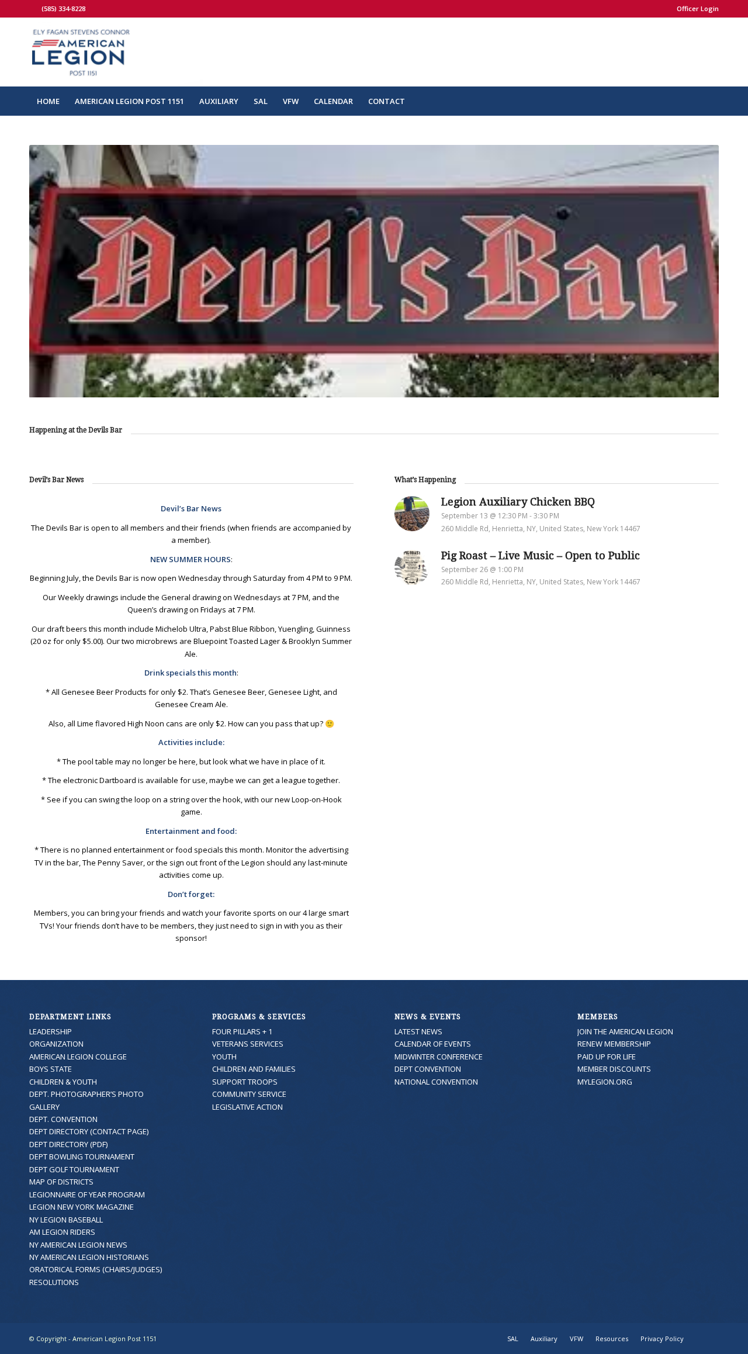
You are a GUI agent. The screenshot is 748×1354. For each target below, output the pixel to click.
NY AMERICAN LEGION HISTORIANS (89, 1257)
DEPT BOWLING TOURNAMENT (81, 1156)
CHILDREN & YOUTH (63, 1081)
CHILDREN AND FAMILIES (254, 1069)
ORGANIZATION (56, 1043)
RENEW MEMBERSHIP (614, 1043)
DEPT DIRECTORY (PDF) (68, 1144)
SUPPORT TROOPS (245, 1081)
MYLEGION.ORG (604, 1081)
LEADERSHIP (50, 1031)
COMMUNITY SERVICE (249, 1094)
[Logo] (116, 52)
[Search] (711, 101)
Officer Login (698, 8)
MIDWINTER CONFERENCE (438, 1056)
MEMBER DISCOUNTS (614, 1069)
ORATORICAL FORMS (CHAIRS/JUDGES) (95, 1269)
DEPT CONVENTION (427, 1069)
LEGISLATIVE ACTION (247, 1107)
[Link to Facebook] (32, 9)
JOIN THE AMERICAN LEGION (625, 1031)
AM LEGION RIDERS (62, 1232)
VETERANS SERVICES (247, 1043)
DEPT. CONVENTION (63, 1119)
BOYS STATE (50, 1069)
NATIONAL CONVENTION (436, 1081)
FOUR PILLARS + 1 (242, 1031)
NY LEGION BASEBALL (66, 1219)
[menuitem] (695, 9)
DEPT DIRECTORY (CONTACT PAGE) (88, 1131)
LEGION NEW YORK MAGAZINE (81, 1206)
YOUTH (224, 1056)
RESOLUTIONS (54, 1282)
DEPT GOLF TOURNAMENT (74, 1169)
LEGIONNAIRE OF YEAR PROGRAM (87, 1194)
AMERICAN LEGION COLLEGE (78, 1056)
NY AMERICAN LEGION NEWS (78, 1244)
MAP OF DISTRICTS (61, 1181)
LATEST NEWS (418, 1031)
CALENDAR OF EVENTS (432, 1043)
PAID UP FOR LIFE (606, 1056)
